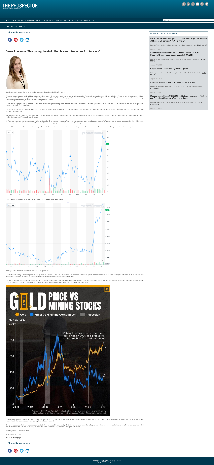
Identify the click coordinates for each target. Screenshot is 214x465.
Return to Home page (13, 437)
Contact (79, 20)
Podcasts (89, 20)
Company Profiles (36, 20)
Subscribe (68, 20)
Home (8, 20)
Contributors (19, 20)
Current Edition (54, 20)
